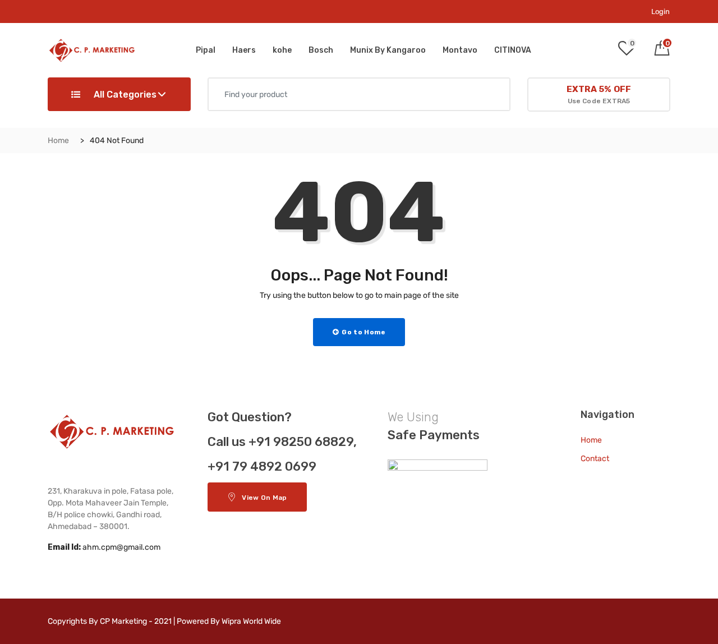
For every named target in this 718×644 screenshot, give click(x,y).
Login (660, 11)
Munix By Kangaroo (388, 50)
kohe (282, 50)
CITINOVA (512, 50)
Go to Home (362, 332)
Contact (595, 458)
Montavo (460, 50)
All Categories (124, 94)
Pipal (205, 50)
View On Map (264, 498)
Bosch (321, 50)
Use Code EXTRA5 (599, 94)
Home (58, 140)
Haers (244, 50)
